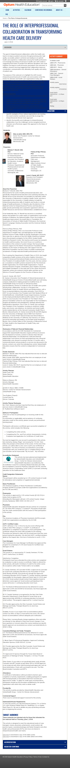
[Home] (22, 5)
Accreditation (10, 742)
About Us (59, 10)
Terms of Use (37, 757)
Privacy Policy (28, 757)
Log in (52, 1)
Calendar (28, 10)
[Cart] (65, 1)
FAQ (6, 14)
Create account (42, 1)
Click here (6, 735)
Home (7, 10)
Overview (7, 47)
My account (60, 1)
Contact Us (45, 757)
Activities (16, 10)
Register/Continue (11, 746)
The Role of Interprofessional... (18, 18)
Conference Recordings (43, 10)
